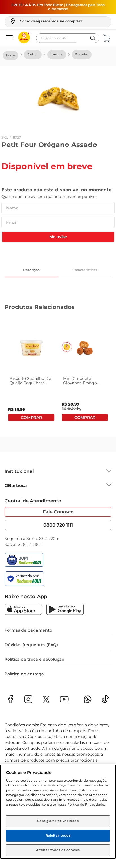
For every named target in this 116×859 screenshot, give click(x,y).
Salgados (81, 54)
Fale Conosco (58, 512)
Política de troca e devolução (34, 659)
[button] (45, 21)
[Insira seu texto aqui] (105, 701)
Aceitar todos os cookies (58, 850)
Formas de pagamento (28, 630)
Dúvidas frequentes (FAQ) (31, 644)
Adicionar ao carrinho (31, 417)
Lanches (57, 54)
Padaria (32, 54)
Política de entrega (24, 673)
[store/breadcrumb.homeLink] (10, 55)
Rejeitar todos (58, 835)
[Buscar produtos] (92, 38)
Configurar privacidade (58, 821)
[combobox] (67, 38)
